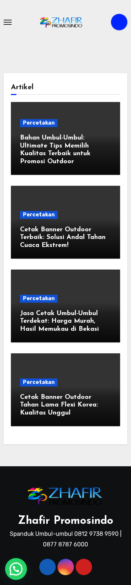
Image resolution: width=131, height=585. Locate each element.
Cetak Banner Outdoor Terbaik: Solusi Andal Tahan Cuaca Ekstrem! (63, 238)
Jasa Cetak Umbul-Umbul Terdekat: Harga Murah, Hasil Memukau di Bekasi (59, 321)
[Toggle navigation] (8, 22)
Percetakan (39, 123)
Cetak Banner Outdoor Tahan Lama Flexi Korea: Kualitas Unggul (59, 405)
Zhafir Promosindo (65, 521)
